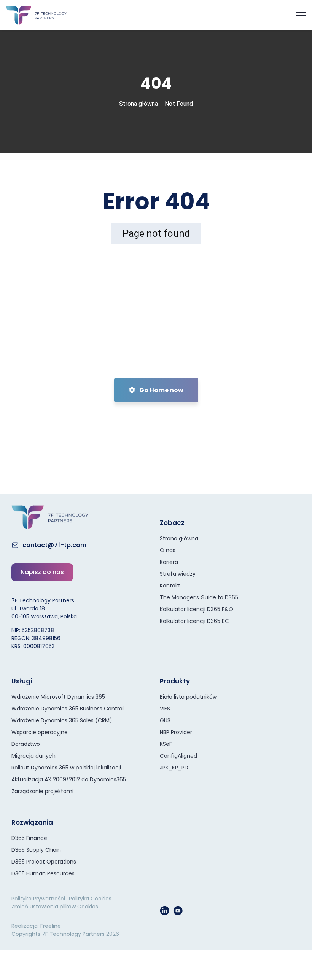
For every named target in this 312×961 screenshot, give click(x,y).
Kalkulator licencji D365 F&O (196, 609)
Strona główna (138, 103)
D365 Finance (29, 838)
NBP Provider (176, 732)
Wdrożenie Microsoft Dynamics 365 (58, 697)
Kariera (169, 562)
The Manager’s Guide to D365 (199, 597)
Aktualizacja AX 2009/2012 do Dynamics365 (68, 779)
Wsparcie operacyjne (39, 732)
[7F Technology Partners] (36, 14)
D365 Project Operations (43, 861)
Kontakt (170, 585)
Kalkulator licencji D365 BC (194, 621)
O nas (167, 550)
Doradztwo (25, 744)
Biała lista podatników (188, 697)
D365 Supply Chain (36, 850)
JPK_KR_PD (174, 767)
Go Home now (160, 390)
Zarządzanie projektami (42, 791)
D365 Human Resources (43, 873)
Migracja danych (33, 756)
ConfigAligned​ (178, 756)
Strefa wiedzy (178, 574)
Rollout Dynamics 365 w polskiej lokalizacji (66, 767)
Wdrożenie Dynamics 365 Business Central (67, 708)
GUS (165, 720)
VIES (165, 708)
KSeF (166, 744)
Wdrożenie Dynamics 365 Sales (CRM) (61, 720)
